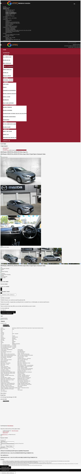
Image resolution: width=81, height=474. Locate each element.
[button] (40, 459)
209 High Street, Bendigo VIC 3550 (72, 45)
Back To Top (5, 432)
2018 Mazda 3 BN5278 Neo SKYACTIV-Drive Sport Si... (14, 152)
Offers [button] (5, 16)
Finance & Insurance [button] (10, 27)
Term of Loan (3, 446)
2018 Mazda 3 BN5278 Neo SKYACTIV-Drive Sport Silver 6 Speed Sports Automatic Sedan (23, 154)
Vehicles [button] (6, 8)
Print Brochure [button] (10, 425)
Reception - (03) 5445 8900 (74, 47)
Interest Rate (3, 447)
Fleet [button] (5, 33)
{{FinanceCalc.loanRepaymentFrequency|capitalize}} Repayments (12, 443)
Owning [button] (5, 19)
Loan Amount (3, 441)
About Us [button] (6, 36)
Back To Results (6, 431)
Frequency (2, 440)
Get (6, 401)
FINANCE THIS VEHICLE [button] (8, 472)
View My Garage (14, 150)
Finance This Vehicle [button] (8, 294)
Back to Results (7, 313)
